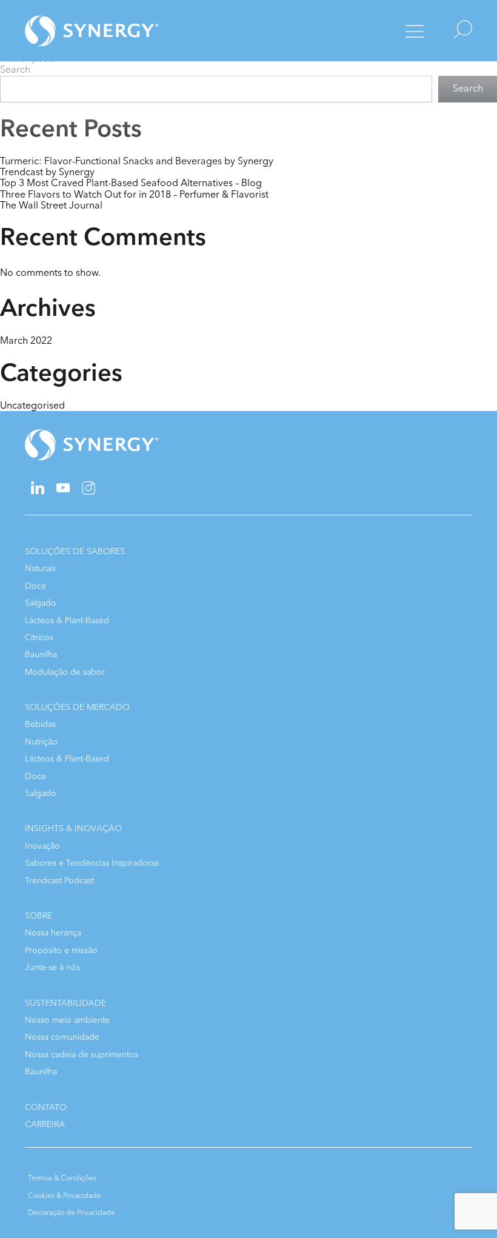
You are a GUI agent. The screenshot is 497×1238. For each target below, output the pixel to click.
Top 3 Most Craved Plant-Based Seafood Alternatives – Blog (131, 183)
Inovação (42, 846)
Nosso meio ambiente (67, 1020)
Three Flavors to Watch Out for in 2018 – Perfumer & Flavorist (134, 194)
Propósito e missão (61, 950)
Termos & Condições (62, 1178)
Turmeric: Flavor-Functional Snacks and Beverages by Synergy (136, 161)
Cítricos (39, 637)
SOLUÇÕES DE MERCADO (77, 707)
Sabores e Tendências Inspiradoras (92, 863)
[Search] (452, 30)
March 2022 (26, 341)
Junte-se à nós (52, 967)
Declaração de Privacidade (71, 1212)
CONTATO (46, 1107)
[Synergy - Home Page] (70, 30)
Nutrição (41, 742)
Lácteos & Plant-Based (67, 620)
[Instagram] (88, 492)
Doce (35, 586)
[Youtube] (63, 490)
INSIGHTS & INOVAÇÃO (73, 828)
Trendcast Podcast (59, 881)
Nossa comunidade (62, 1037)
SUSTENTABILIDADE (65, 1003)
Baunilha (41, 654)
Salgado (40, 603)
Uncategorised (32, 405)
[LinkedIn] (37, 491)
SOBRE (38, 916)
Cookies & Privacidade (64, 1195)
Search (15, 70)
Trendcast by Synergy (47, 172)
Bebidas (40, 724)
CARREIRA (45, 1124)
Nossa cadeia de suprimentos (81, 1055)
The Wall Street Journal (51, 205)
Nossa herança (53, 933)
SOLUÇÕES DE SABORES (75, 551)
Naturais (40, 568)
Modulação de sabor (65, 672)
